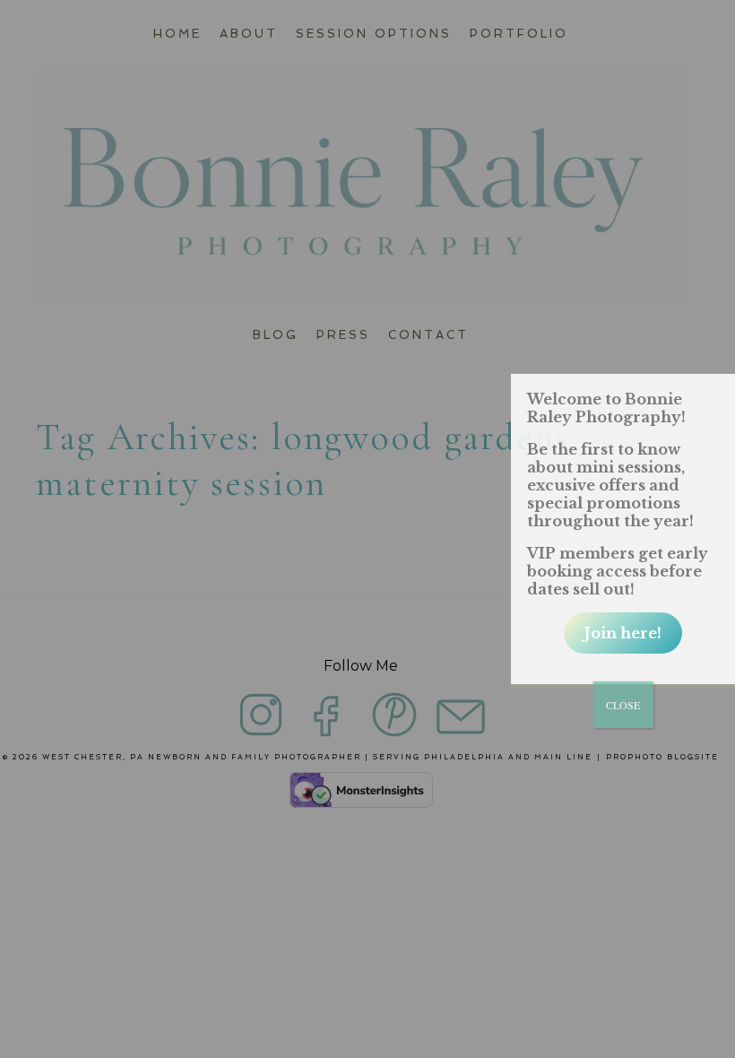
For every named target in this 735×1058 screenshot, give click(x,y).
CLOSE (623, 705)
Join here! (623, 633)
